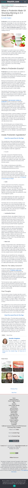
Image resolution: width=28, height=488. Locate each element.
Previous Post (14, 388)
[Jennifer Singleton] (5, 341)
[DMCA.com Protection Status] (14, 453)
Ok (14, 485)
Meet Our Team (14, 421)
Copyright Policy (14, 414)
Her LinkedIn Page (13, 351)
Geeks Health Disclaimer (14, 401)
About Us (14, 404)
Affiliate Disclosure (14, 457)
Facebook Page (16, 436)
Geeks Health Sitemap (14, 405)
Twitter (17, 429)
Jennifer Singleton (14, 338)
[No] (26, 483)
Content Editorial (14, 417)
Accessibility (14, 423)
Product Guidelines (14, 420)
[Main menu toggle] (25, 1)
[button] (21, 2)
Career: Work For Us (14, 415)
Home (14, 398)
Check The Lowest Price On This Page (14, 138)
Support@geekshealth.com (21, 445)
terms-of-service (14, 408)
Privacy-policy (14, 411)
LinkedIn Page (16, 432)
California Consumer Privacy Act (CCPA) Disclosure (14, 425)
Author (3, 335)
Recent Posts (9, 335)
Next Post (14, 392)
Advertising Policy (14, 409)
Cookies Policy (14, 418)
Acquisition (14, 424)
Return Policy (14, 412)
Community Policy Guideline (14, 427)
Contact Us (14, 406)
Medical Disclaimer (14, 399)
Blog (14, 402)
